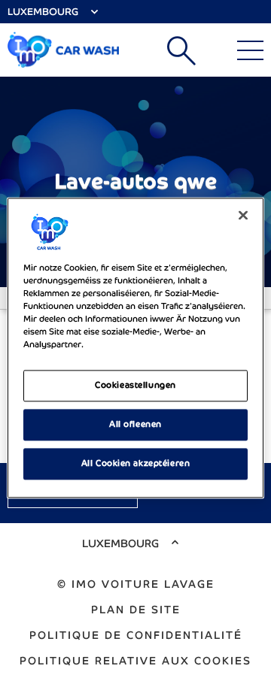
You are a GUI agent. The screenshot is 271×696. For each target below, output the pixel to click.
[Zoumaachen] (243, 214)
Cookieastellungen (135, 385)
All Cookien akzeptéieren (135, 463)
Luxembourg (43, 11)
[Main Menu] (250, 50)
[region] (135, 347)
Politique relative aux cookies (135, 660)
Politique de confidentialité (135, 635)
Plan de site (136, 609)
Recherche (181, 50)
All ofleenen (135, 424)
